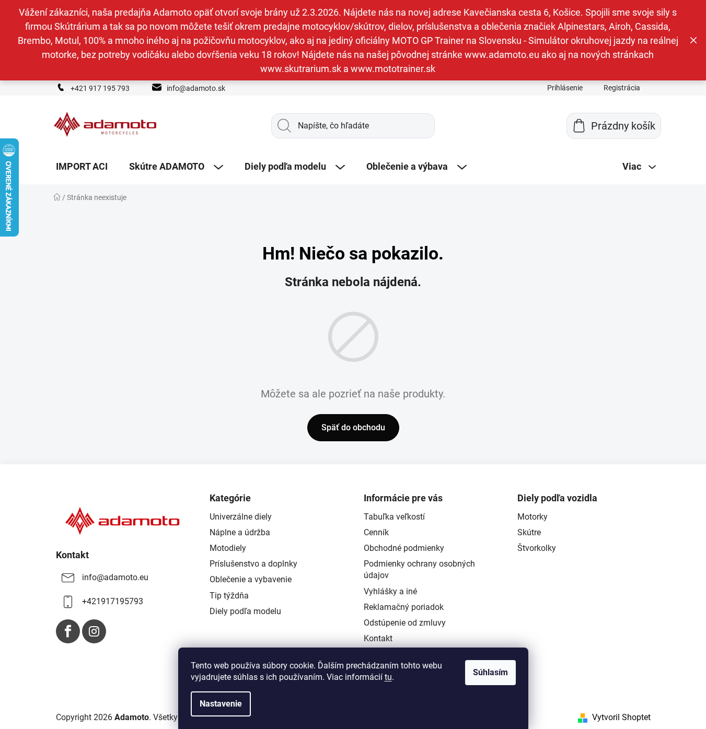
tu (388, 677)
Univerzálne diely (241, 517)
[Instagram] (94, 631)
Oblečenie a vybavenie (251, 579)
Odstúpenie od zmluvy (405, 623)
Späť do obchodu (353, 427)
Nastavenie (221, 704)
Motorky (532, 517)
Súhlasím (490, 672)
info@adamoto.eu (115, 577)
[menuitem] (81, 166)
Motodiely (228, 548)
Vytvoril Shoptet (621, 717)
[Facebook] (68, 631)
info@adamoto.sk (196, 88)
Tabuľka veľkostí (394, 517)
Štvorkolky (536, 548)
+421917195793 (112, 601)
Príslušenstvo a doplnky (253, 564)
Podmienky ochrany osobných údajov (419, 569)
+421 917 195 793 (100, 88)
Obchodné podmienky (404, 548)
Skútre (529, 532)
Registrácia (622, 88)
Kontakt (378, 638)
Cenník (376, 532)
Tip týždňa (229, 596)
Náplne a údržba (240, 532)
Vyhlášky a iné (390, 591)
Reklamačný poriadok (404, 607)
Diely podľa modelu (245, 611)
